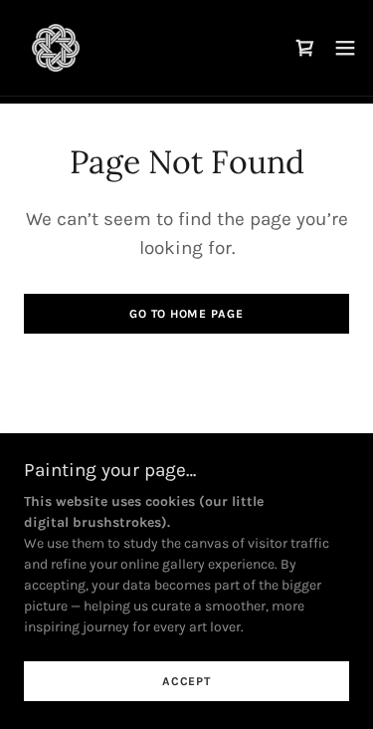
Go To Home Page (186, 314)
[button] (345, 48)
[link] (55, 48)
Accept (186, 681)
